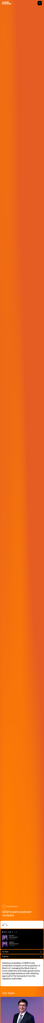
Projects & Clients (12, 906)
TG (7, 925)
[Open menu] (40, 3)
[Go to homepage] (6, 3)
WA (3, 925)
